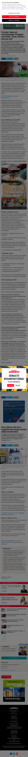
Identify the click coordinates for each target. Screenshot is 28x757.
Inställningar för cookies (14, 13)
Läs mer (21, 8)
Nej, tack (18, 385)
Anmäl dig (10, 385)
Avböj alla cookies (14, 20)
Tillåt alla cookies (14, 16)
